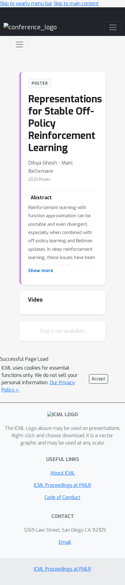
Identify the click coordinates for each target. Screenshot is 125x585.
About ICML (62, 473)
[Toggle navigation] (19, 44)
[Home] (30, 27)
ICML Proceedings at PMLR (62, 485)
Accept (98, 379)
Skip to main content (76, 3)
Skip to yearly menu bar (26, 3)
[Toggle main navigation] (112, 27)
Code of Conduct (62, 497)
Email (65, 542)
